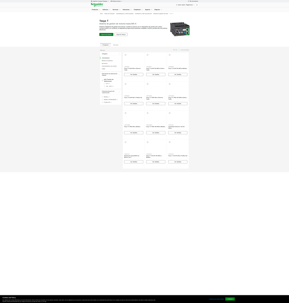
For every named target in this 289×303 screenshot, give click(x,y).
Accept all (229, 299)
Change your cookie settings (216, 299)
